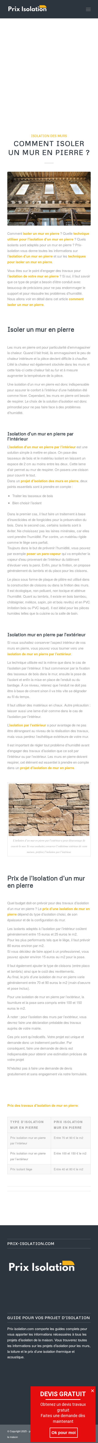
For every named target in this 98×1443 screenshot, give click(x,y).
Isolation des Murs (49, 136)
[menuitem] (88, 9)
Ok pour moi (64, 1432)
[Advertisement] (49, 70)
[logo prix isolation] (40, 9)
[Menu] (88, 9)
